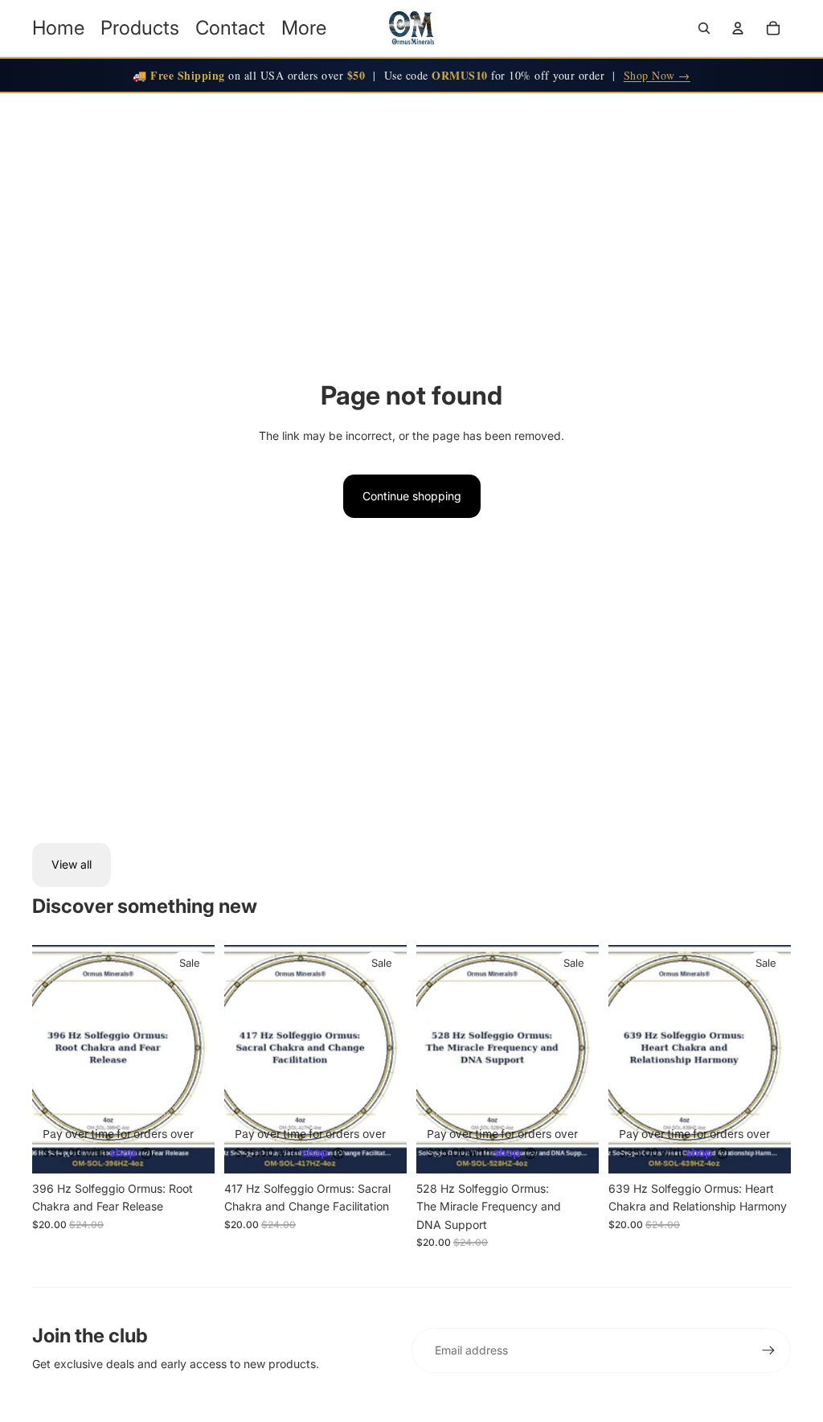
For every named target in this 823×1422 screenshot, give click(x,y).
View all (71, 864)
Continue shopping (411, 496)
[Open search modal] (704, 28)
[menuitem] (303, 28)
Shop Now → (657, 75)
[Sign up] (768, 1350)
